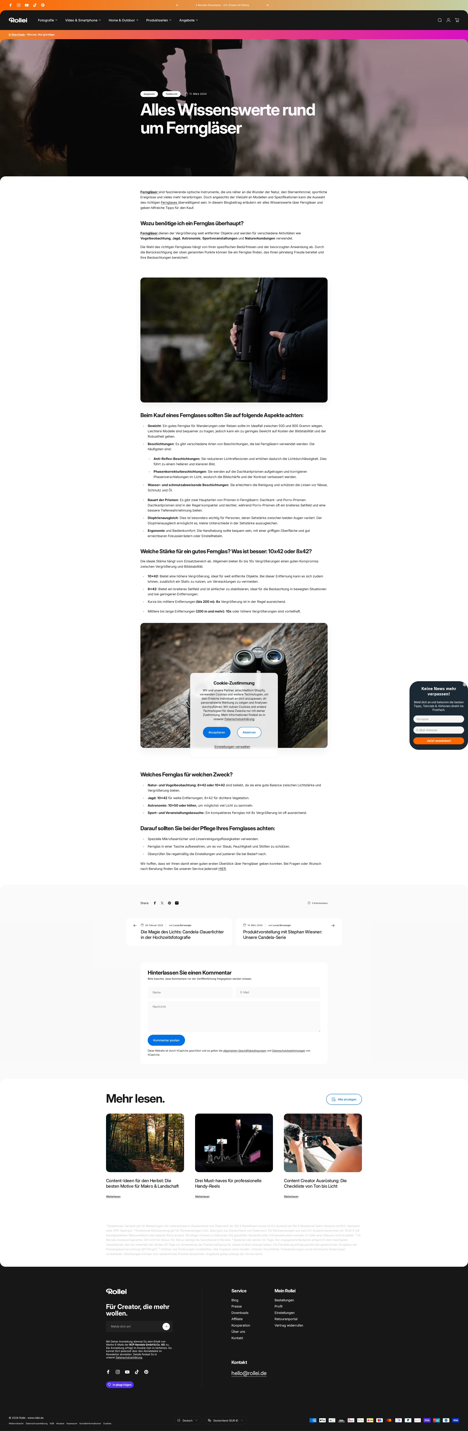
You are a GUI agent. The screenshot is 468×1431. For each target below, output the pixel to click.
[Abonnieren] (166, 1326)
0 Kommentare (320, 903)
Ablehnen (249, 732)
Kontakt (237, 1338)
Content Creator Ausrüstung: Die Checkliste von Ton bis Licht (315, 1183)
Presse (236, 1306)
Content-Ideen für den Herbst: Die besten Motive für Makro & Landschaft (142, 1183)
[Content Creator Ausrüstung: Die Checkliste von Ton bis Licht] (323, 1143)
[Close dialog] (465, 684)
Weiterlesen (113, 1196)
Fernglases (169, 202)
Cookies (107, 1423)
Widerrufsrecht (16, 1423)
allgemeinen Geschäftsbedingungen (244, 1050)
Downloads (239, 1313)
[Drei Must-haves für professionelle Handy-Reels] (234, 1143)
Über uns (238, 1331)
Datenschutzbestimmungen (288, 1050)
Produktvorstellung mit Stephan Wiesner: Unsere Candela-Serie (282, 934)
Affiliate (237, 1319)
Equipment (149, 94)
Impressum (71, 1423)
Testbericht (171, 94)
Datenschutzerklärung (239, 719)
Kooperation (240, 1325)
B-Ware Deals (17, 34)
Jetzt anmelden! (439, 741)
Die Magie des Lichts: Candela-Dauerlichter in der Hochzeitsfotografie (182, 934)
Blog (234, 1300)
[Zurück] (177, 5)
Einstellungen (285, 1313)
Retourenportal (286, 1319)
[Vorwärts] (267, 5)
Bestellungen (284, 1300)
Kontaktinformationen (90, 1423)
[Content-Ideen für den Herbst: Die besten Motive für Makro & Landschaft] (145, 1143)
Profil (278, 1306)
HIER (222, 869)
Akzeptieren (216, 732)
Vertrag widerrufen (289, 1325)
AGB (52, 1423)
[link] (249, 1373)
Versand (60, 1423)
